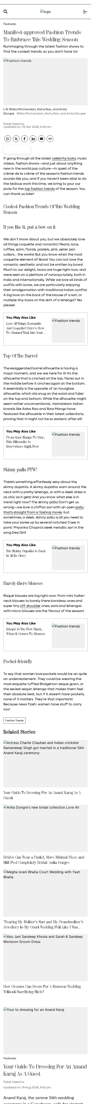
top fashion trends (40, 188)
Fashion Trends (14, 720)
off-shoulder (30, 605)
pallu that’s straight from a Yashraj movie (43, 509)
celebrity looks (64, 158)
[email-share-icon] (41, 141)
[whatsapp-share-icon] (7, 141)
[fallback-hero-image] (45, 763)
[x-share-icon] (16, 141)
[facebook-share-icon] (24, 141)
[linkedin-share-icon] (33, 141)
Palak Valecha (13, 124)
